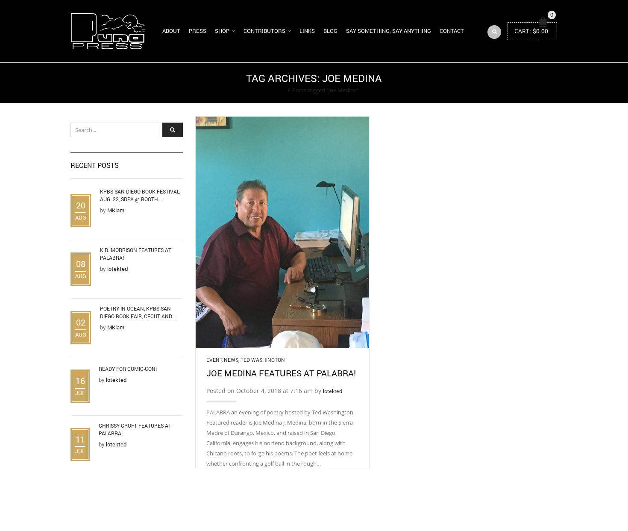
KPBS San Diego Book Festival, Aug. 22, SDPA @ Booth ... (140, 195)
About (171, 30)
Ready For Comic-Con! (128, 368)
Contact (452, 30)
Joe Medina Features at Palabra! (281, 372)
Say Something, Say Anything (388, 30)
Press (197, 30)
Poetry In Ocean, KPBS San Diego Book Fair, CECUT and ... (138, 312)
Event (214, 359)
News (231, 359)
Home (277, 90)
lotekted (332, 391)
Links (307, 30)
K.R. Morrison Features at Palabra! (135, 253)
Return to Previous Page (524, 83)
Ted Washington (263, 359)
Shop (222, 30)
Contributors (264, 30)
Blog (330, 30)
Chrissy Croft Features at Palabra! (135, 429)
